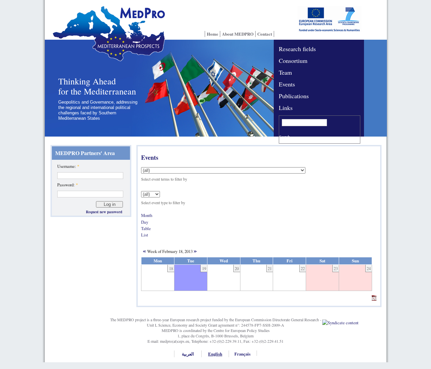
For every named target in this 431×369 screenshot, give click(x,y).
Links (286, 108)
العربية (188, 354)
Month (146, 215)
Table (146, 228)
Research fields (297, 49)
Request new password (104, 212)
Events (287, 84)
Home (212, 34)
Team (285, 72)
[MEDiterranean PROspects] (107, 38)
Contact (264, 34)
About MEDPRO (238, 34)
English (215, 354)
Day (144, 222)
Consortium (293, 61)
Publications (294, 96)
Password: (67, 185)
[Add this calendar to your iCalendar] (374, 299)
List (144, 235)
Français (242, 354)
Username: (68, 166)
